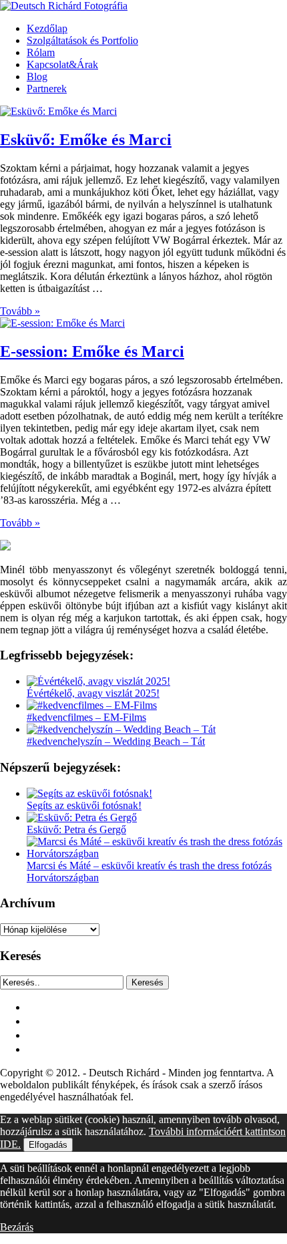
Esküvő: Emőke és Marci (86, 139)
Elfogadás (48, 1145)
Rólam (41, 52)
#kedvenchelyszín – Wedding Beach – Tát (116, 741)
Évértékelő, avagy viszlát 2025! (93, 693)
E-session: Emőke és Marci (92, 351)
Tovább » (20, 311)
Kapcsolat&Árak (62, 64)
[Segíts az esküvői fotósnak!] (89, 793)
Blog (37, 76)
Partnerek (47, 88)
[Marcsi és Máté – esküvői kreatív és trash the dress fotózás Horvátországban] (157, 853)
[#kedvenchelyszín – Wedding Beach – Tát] (121, 729)
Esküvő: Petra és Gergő (76, 829)
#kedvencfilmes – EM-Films (86, 717)
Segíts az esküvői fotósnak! (84, 805)
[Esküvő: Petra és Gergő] (82, 817)
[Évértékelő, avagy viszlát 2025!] (98, 681)
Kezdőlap (47, 28)
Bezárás (16, 1227)
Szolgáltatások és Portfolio (82, 40)
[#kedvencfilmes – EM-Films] (92, 705)
